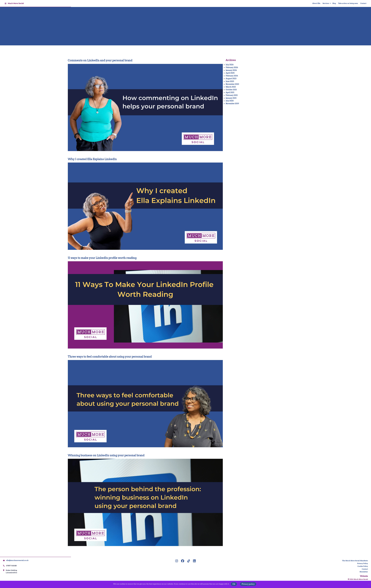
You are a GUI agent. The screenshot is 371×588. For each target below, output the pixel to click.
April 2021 (230, 92)
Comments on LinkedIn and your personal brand (100, 60)
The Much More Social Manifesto (355, 561)
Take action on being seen (348, 3)
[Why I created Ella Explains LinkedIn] (145, 206)
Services (326, 3)
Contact (363, 3)
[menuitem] (315, 3)
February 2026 (232, 67)
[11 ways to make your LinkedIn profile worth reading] (145, 305)
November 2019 (232, 104)
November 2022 (232, 84)
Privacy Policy (362, 563)
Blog (334, 3)
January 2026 (231, 70)
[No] (369, 584)
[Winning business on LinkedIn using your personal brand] (145, 502)
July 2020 (230, 101)
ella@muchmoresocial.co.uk (17, 560)
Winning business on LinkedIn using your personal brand (106, 455)
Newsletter (364, 572)
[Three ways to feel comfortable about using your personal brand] (145, 403)
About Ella (316, 3)
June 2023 (230, 81)
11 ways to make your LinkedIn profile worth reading (102, 257)
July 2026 (230, 65)
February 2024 (232, 76)
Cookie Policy (362, 566)
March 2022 (231, 87)
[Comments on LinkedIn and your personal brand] (145, 107)
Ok (233, 584)
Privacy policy (248, 584)
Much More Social (16, 3)
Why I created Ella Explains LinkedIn (92, 159)
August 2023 (231, 79)
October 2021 (231, 90)
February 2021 (232, 95)
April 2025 (230, 73)
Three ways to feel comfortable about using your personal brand (110, 356)
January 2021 (231, 98)
